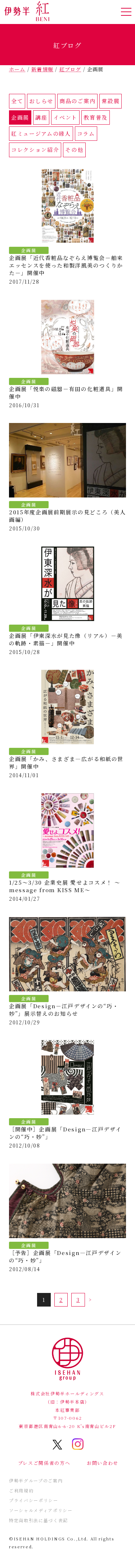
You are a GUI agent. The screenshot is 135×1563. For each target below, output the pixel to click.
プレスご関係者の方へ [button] (44, 1462)
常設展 (111, 101)
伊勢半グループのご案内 (36, 1480)
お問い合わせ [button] (102, 1462)
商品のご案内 (77, 101)
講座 (41, 117)
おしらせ (41, 101)
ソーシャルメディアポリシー (41, 1510)
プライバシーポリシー (33, 1500)
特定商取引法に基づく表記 (38, 1520)
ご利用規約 (21, 1490)
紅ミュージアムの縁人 (41, 133)
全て (17, 101)
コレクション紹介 (35, 149)
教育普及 (96, 117)
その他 (74, 149)
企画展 (20, 117)
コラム (86, 133)
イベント (65, 117)
